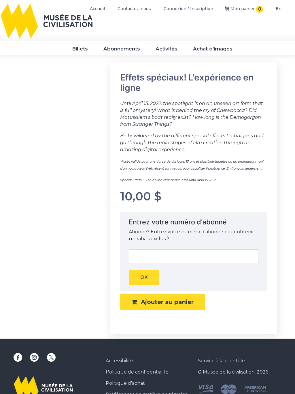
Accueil (97, 8)
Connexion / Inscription (188, 8)
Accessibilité (119, 360)
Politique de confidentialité (137, 372)
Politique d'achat (125, 383)
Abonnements (121, 49)
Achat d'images (212, 49)
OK (144, 277)
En (278, 8)
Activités (166, 49)
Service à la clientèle (221, 360)
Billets (80, 49)
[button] (162, 302)
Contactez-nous (134, 8)
